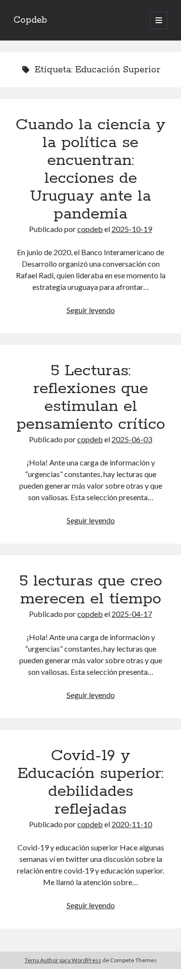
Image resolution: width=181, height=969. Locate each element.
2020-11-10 (131, 824)
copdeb (90, 228)
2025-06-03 (131, 439)
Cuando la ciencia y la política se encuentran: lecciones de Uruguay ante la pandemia (90, 169)
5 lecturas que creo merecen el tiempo (90, 590)
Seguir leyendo (91, 309)
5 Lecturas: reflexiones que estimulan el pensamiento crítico (90, 398)
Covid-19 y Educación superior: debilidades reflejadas (90, 782)
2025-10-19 (131, 228)
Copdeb (30, 20)
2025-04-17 (131, 613)
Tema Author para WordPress (63, 960)
